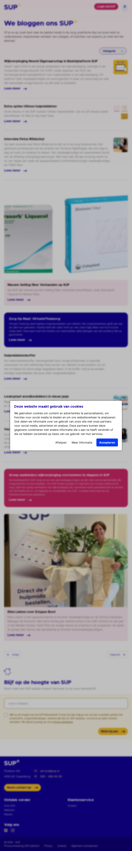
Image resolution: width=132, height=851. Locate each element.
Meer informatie (82, 442)
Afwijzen (61, 442)
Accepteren (107, 442)
